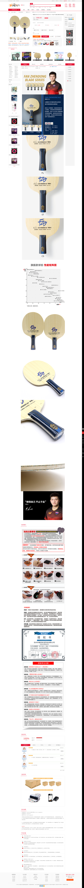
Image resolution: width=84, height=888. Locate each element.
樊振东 (50, 7)
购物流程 (13, 880)
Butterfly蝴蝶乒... (14, 101)
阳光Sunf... (10, 77)
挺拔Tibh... (16, 71)
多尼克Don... (16, 67)
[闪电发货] (74, 5)
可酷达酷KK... (11, 71)
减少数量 (33, 33)
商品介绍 (33, 64)
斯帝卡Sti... (16, 66)
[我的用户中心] (83, 429)
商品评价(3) (51, 64)
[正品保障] (22, 5)
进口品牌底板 (21, 12)
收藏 (52, 36)
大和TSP (10, 74)
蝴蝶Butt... (10, 66)
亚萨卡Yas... (11, 67)
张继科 (40, 7)
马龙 (45, 7)
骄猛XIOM (16, 70)
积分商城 (48, 9)
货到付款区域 (35, 877)
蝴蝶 (28, 9)
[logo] (14, 5)
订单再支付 (24, 877)
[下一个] (76, 54)
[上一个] (9, 54)
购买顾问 (41, 64)
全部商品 (43, 9)
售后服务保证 (57, 880)
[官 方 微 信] (83, 456)
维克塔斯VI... (17, 74)
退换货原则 (57, 876)
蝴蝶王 (34, 7)
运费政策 (60, 818)
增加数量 (36, 33)
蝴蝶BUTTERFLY (54, 66)
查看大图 (11, 41)
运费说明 (35, 876)
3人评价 (39, 25)
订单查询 (46, 876)
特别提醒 (35, 879)
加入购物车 (45, 36)
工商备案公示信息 (65, 884)
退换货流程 (57, 877)
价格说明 (46, 880)
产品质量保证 (57, 879)
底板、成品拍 (13, 12)
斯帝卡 (33, 9)
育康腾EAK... (17, 73)
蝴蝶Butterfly (28, 12)
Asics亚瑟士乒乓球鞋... (14, 92)
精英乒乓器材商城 (70, 879)
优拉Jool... (10, 70)
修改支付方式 (25, 880)
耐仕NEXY (16, 77)
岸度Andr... (10, 73)
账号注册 (13, 876)
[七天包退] (66, 5)
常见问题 (13, 877)
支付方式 (24, 876)
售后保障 (59, 64)
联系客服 (13, 879)
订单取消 (46, 877)
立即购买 (36, 36)
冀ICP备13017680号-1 (59, 884)
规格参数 (25, 64)
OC (36, 7)
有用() (62, 758)
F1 (47, 7)
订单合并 (46, 879)
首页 (24, 9)
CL (42, 7)
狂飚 (30, 7)
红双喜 (37, 9)
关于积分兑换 (25, 879)
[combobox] (43, 6)
